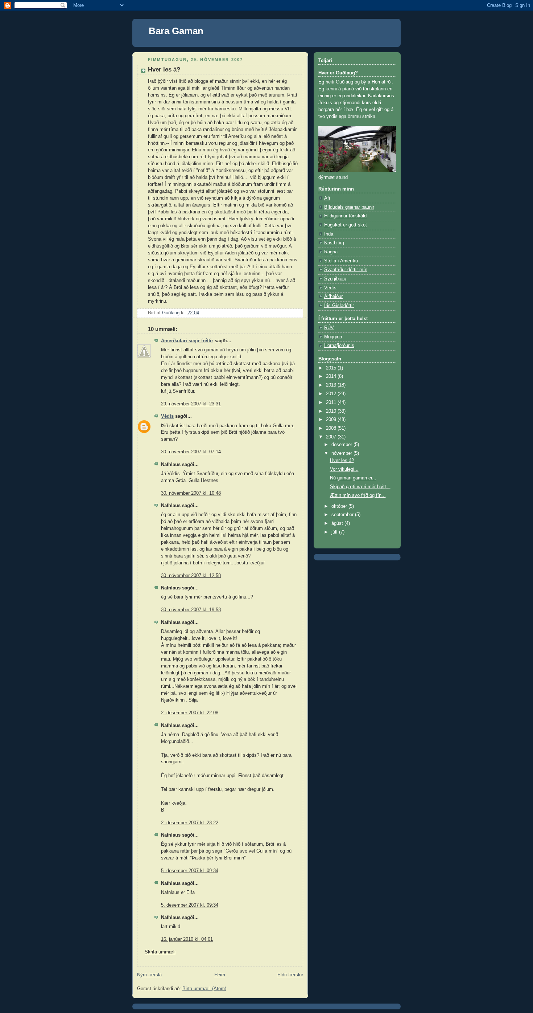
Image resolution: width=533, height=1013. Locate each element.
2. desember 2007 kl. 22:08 (189, 712)
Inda (328, 234)
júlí (335, 532)
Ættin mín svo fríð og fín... (358, 495)
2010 (332, 411)
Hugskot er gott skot (345, 225)
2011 (332, 402)
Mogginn (333, 336)
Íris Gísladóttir (339, 305)
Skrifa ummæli (160, 952)
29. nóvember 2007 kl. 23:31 (191, 404)
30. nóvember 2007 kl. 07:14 (191, 451)
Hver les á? (342, 460)
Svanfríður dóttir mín (345, 269)
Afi (327, 198)
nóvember (342, 453)
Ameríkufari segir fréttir (187, 340)
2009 (332, 419)
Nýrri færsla (149, 974)
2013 (332, 385)
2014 (332, 376)
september (343, 514)
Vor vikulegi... (344, 469)
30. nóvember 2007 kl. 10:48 (191, 493)
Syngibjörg (335, 278)
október (339, 506)
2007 (332, 437)
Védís (167, 416)
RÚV (329, 327)
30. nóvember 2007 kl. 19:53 (191, 609)
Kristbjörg (334, 242)
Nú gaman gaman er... (353, 478)
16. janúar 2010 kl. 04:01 (187, 939)
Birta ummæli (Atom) (204, 988)
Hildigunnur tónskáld (345, 215)
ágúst (337, 523)
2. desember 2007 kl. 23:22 (189, 822)
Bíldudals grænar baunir (349, 207)
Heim (219, 974)
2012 (332, 393)
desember (342, 444)
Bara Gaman (176, 30)
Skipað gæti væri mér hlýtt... (360, 486)
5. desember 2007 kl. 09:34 (189, 870)
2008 (332, 428)
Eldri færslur (290, 974)
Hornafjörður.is (339, 345)
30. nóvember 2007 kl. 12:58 (191, 575)
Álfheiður (333, 296)
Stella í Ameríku (341, 261)
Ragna (331, 251)
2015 (332, 368)
